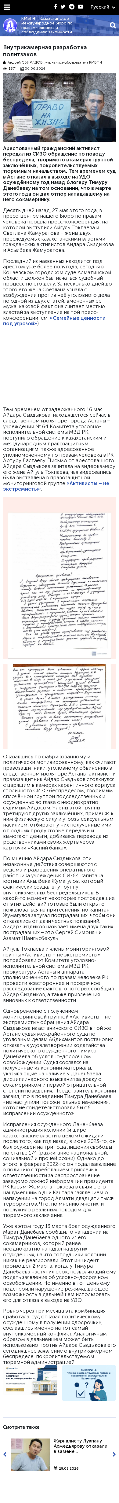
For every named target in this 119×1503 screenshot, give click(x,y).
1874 (13, 69)
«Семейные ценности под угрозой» (54, 321)
